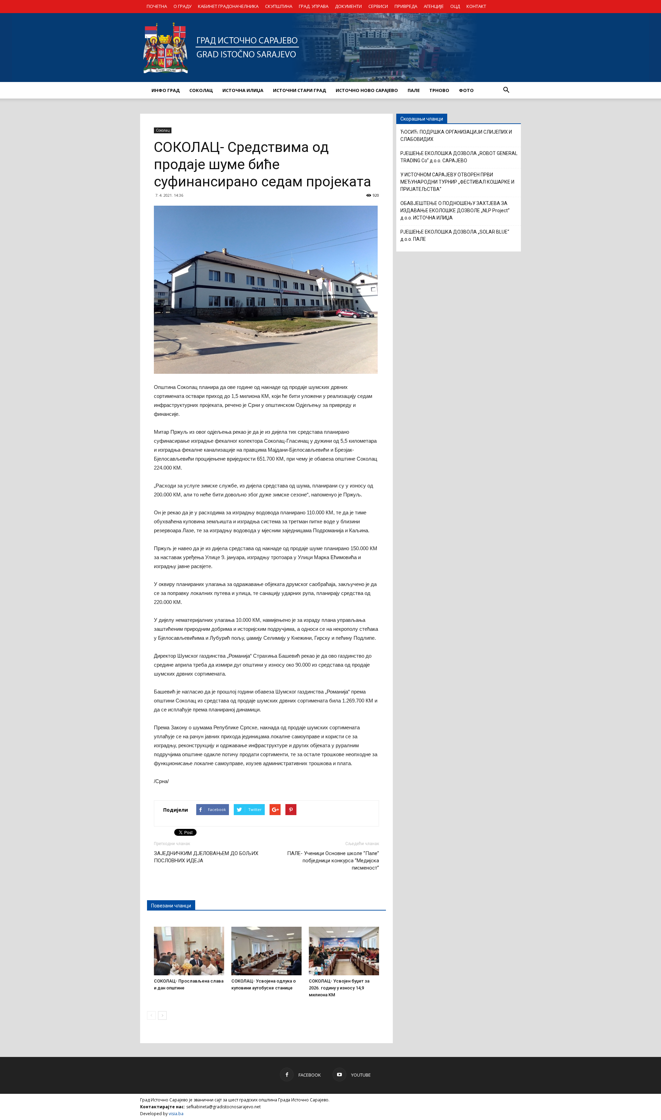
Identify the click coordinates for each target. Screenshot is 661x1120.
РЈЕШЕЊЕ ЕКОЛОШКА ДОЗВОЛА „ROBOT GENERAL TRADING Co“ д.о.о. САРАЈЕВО (458, 157)
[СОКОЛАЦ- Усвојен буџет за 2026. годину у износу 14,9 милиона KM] (344, 951)
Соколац (162, 130)
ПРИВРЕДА (406, 6)
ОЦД (455, 6)
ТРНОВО (439, 90)
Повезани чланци (171, 905)
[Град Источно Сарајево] (330, 47)
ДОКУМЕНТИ (348, 6)
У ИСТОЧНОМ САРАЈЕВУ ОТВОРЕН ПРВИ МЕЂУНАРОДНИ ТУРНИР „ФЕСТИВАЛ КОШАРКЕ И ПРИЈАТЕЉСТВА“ (457, 182)
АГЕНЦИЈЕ (434, 6)
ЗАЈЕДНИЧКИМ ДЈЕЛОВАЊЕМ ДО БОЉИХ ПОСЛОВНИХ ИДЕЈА (206, 857)
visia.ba (176, 1114)
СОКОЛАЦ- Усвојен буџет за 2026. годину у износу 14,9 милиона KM (339, 987)
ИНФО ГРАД (165, 90)
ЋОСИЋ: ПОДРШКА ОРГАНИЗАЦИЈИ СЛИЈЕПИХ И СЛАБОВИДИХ (456, 135)
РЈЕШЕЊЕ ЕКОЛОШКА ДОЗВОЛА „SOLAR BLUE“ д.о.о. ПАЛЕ (454, 235)
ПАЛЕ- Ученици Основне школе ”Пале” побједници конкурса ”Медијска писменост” (333, 860)
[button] (506, 90)
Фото (466, 90)
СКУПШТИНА (278, 6)
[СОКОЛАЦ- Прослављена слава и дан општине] (189, 951)
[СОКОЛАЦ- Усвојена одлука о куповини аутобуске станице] (266, 951)
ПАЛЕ (414, 90)
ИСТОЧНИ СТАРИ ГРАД (299, 90)
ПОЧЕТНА (157, 6)
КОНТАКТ (476, 6)
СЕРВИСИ (378, 6)
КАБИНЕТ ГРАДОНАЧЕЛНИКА (228, 6)
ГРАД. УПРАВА (313, 6)
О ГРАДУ (182, 6)
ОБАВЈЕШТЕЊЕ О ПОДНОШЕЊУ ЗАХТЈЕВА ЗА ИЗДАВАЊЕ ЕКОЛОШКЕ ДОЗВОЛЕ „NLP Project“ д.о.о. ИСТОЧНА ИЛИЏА (455, 210)
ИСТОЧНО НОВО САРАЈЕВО (367, 90)
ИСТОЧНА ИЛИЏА (242, 90)
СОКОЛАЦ (201, 90)
